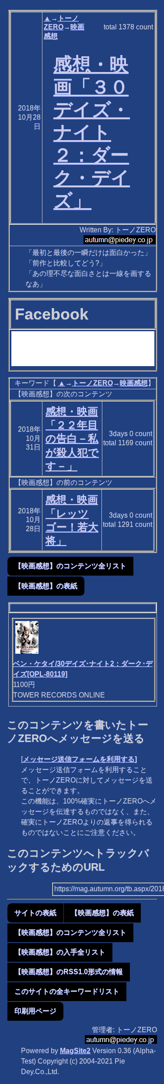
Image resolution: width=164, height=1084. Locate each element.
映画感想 (134, 383)
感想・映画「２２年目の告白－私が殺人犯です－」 (72, 438)
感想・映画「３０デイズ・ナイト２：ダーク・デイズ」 (91, 132)
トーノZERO (92, 383)
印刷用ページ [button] (35, 1011)
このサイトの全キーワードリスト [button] (66, 991)
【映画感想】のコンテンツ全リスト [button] (70, 565)
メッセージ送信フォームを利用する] (80, 759)
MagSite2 (75, 1050)
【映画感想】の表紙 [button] (45, 586)
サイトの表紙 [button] (35, 912)
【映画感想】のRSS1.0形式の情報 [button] (68, 971)
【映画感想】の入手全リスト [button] (59, 952)
